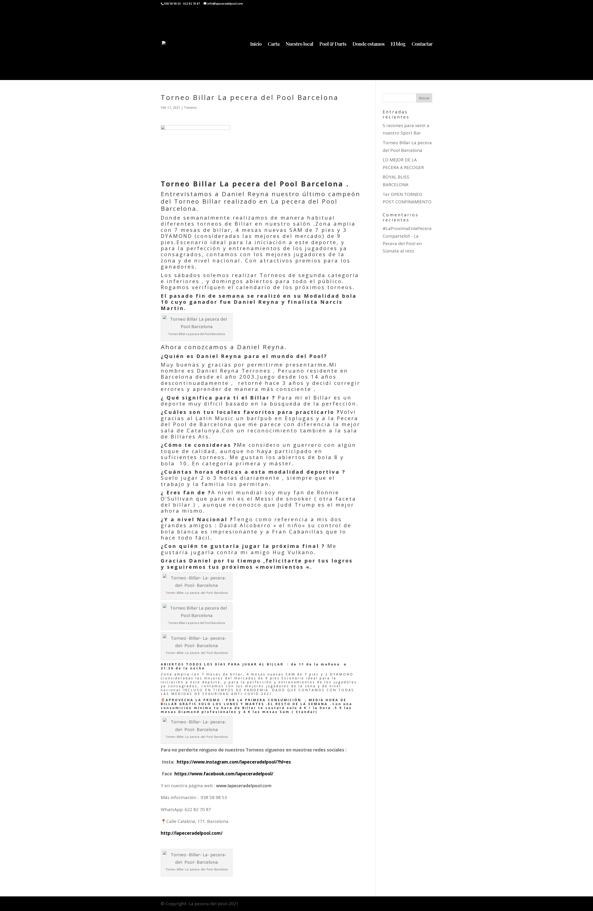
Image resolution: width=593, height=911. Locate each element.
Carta (273, 44)
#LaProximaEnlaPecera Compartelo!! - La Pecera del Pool (407, 235)
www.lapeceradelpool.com (243, 786)
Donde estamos (369, 44)
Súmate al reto (398, 251)
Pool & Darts (332, 44)
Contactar (422, 44)
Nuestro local (299, 44)
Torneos (190, 107)
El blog (398, 44)
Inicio (256, 44)
